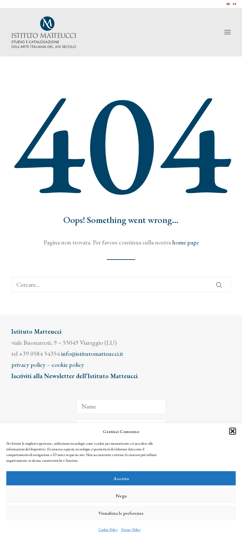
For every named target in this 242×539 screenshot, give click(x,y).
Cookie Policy (108, 529)
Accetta (121, 478)
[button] (232, 431)
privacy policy (28, 364)
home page (185, 242)
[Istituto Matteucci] (43, 32)
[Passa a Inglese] (228, 4)
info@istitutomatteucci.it (92, 353)
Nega (121, 496)
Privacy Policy (131, 529)
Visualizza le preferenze (121, 513)
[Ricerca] (121, 284)
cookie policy (68, 364)
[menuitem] (228, 4)
